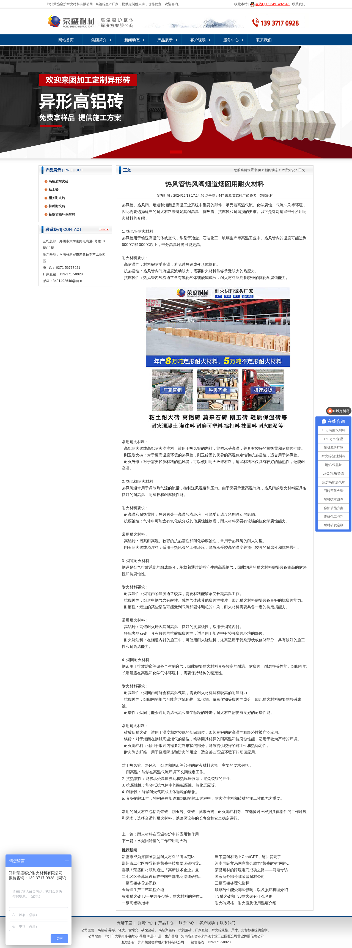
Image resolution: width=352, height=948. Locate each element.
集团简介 (99, 40)
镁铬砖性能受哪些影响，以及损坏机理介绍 (251, 889)
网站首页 (66, 40)
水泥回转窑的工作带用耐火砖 (162, 841)
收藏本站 (241, 4)
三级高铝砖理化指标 (232, 883)
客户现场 (198, 40)
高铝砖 (103, 930)
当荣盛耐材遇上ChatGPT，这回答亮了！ (250, 856)
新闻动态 (132, 40)
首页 (258, 170)
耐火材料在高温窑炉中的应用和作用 (168, 834)
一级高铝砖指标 (135, 903)
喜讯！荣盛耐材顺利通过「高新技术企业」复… (162, 870)
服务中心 (231, 40)
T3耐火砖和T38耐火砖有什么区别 (244, 896)
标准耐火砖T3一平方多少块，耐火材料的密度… (163, 896)
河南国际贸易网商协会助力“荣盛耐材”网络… (253, 863)
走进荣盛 (124, 922)
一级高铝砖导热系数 (139, 883)
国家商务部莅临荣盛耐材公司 (240, 876)
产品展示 (165, 40)
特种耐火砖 (57, 206)
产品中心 (166, 922)
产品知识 (288, 170)
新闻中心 (145, 922)
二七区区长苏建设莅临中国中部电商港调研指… (162, 876)
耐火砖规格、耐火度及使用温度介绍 (245, 903)
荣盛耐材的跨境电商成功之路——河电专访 (251, 870)
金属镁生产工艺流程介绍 (143, 889)
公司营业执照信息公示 (247, 936)
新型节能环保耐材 (62, 214)
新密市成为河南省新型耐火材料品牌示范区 (158, 856)
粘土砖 (54, 189)
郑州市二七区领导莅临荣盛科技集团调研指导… (162, 863)
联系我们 (298, 4)
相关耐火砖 (57, 198)
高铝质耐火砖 (58, 181)
